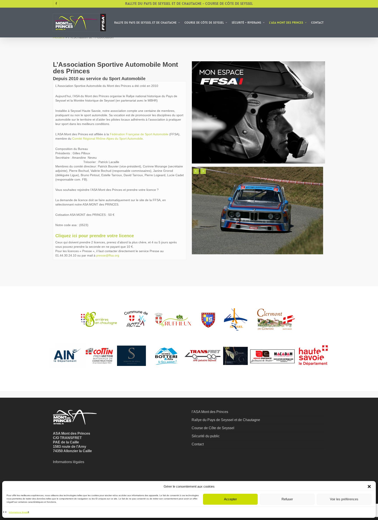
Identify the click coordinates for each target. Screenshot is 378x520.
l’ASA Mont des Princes (210, 412)
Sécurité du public (206, 436)
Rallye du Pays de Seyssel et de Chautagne (226, 420)
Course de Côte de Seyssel (213, 428)
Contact (198, 444)
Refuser (287, 499)
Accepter (230, 499)
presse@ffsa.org (107, 255)
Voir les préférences (344, 499)
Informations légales (19, 512)
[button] (369, 486)
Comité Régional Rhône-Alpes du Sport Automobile (107, 138)
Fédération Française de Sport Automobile (138, 134)
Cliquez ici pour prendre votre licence (94, 235)
